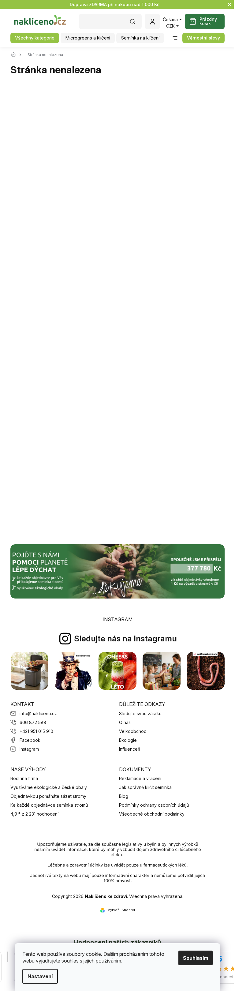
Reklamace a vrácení (140, 778)
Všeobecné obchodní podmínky (152, 813)
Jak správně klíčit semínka (145, 787)
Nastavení (37, 976)
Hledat (135, 23)
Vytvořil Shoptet (121, 910)
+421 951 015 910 (36, 731)
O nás (125, 722)
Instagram (29, 749)
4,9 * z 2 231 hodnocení (34, 813)
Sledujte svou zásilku (140, 713)
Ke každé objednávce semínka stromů (49, 805)
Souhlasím (193, 958)
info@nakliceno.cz (38, 713)
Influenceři (129, 749)
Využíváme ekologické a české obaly (48, 787)
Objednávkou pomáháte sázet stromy (48, 796)
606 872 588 (33, 722)
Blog (123, 796)
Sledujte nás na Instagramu (125, 638)
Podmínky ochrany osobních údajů (154, 805)
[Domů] (15, 55)
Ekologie (128, 740)
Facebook (30, 740)
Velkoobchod (133, 731)
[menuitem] (34, 38)
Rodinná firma (24, 778)
